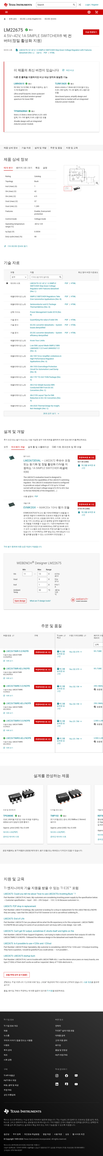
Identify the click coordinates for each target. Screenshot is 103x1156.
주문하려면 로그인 (86, 457)
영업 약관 (47, 1134)
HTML (52, 53)
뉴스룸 (6, 1035)
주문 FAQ (7, 1090)
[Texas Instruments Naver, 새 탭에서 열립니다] (76, 1077)
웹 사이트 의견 (78, 1134)
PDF (45, 53)
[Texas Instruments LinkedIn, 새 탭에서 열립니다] (56, 1085)
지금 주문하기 (91, 32)
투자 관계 (8, 1050)
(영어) (39, 53)
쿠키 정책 (17, 1134)
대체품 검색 (60, 1035)
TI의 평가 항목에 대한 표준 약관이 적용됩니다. (23, 547)
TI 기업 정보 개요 (11, 1026)
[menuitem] (89, 12)
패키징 (58, 1045)
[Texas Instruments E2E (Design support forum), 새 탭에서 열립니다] (66, 1085)
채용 (6, 1031)
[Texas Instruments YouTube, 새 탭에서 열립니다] (76, 1085)
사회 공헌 (8, 1060)
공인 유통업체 (9, 1095)
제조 (6, 1055)
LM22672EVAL (32, 460)
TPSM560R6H (20, 111)
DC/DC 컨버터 (50, 19)
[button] (6, 12)
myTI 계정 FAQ (61, 1055)
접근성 (6, 1134)
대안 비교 (70, 70)
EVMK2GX (29, 507)
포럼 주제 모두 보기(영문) (16, 975)
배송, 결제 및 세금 (11, 1085)
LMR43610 (19, 83)
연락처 (58, 1026)
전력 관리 (13, 19)
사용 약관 (87, 982)
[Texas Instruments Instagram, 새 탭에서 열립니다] (56, 1077)
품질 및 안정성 (61, 1050)
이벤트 (6, 1045)
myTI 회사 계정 (10, 1080)
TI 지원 (50, 991)
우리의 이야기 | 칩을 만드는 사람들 (18, 1040)
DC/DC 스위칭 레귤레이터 (30, 19)
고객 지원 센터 (61, 1040)
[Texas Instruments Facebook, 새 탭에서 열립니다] (66, 1077)
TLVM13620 (61, 83)
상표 (67, 1134)
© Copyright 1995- (13, 1139)
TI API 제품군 (9, 1075)
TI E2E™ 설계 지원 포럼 (64, 1031)
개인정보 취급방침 (31, 1134)
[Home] (18, 5)
